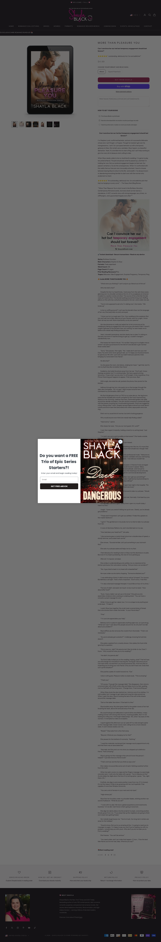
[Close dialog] (120, 442)
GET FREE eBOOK (59, 486)
